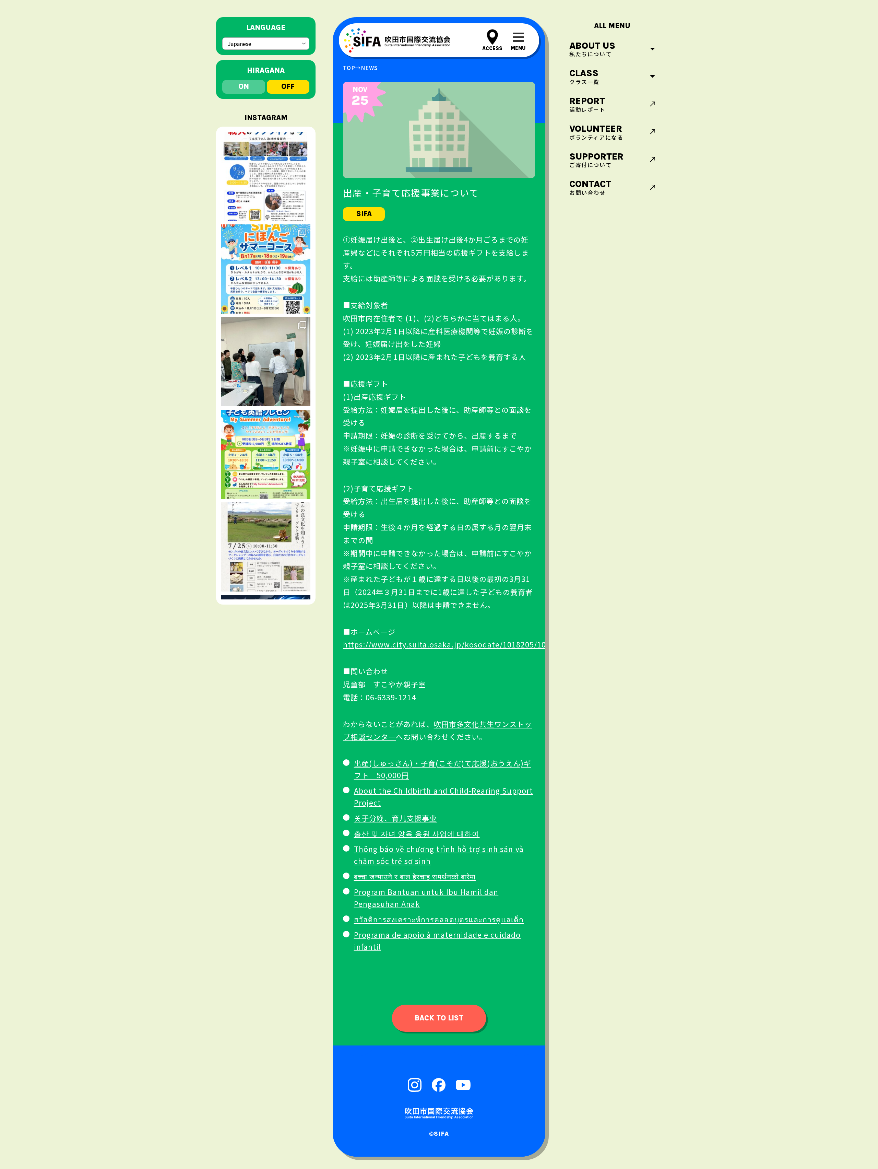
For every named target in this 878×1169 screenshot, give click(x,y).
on (243, 86)
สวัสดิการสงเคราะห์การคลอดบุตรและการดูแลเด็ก (439, 919)
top (349, 67)
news (369, 67)
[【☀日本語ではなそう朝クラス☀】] (265, 361)
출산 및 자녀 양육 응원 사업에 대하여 (417, 833)
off (288, 86)
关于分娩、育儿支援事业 (395, 818)
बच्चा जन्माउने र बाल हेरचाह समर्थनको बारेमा (415, 876)
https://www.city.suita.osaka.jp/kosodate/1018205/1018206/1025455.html (483, 644)
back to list (439, 1018)
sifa (364, 214)
